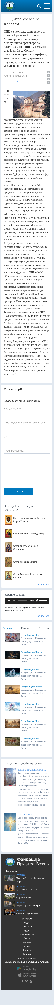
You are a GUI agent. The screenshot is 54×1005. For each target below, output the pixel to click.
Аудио (27, 930)
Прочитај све (42, 584)
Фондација (27, 918)
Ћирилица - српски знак (27, 914)
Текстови (27, 926)
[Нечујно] (36, 600)
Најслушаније (45, 628)
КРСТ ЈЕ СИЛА (25, 815)
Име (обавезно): (12, 408)
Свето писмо (27, 934)
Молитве (27, 942)
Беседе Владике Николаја (32, 635)
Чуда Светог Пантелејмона (28, 889)
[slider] (43, 600)
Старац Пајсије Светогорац (28, 906)
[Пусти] (8, 600)
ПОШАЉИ (18, 491)
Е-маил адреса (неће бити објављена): (25, 422)
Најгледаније (9, 628)
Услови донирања (27, 958)
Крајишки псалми (24, 897)
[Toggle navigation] (47, 6)
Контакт (27, 954)
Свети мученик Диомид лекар (29, 533)
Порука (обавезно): (14, 450)
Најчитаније (26, 628)
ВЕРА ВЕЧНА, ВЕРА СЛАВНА (32, 770)
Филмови (20, 874)
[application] (27, 601)
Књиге (27, 946)
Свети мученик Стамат (25, 562)
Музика (27, 950)
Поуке (27, 938)
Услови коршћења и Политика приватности (27, 962)
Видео (27, 922)
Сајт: (6, 436)
